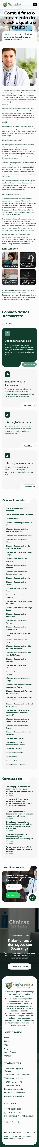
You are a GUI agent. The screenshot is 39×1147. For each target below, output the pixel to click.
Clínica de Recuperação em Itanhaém (17, 566)
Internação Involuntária (14, 1096)
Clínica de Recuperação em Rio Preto (18, 641)
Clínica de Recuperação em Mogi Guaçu (19, 608)
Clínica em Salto (12, 757)
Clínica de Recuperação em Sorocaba (17, 660)
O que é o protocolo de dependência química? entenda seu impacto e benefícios (19, 813)
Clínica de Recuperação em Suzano (17, 666)
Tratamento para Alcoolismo (16, 1075)
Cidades (8, 1045)
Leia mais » (9, 795)
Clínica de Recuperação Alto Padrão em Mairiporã (17, 530)
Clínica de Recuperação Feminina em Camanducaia (19, 692)
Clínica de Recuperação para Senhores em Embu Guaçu (17, 720)
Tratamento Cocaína (13, 1082)
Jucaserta (19, 1138)
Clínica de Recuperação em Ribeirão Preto (17, 628)
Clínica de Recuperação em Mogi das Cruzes (19, 602)
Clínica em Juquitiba (14, 748)
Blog (6, 1048)
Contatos (8, 1056)
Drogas (14, 34)
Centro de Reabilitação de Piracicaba (16, 509)
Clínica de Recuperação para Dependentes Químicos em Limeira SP (17, 712)
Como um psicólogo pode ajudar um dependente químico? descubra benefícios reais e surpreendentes (19, 802)
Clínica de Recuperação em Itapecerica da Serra (17, 572)
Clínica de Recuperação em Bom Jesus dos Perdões (19, 547)
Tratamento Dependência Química (15, 1069)
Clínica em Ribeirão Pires (15, 753)
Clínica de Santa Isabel (15, 738)
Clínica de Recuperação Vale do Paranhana (18, 733)
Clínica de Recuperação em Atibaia (17, 540)
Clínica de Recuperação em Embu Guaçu (19, 553)
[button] (35, 4)
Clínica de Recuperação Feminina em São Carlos (19, 698)
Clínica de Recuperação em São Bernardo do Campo (18, 647)
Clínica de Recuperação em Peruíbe (17, 621)
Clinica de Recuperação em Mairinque (16, 589)
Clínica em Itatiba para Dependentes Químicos (15, 743)
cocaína (5, 104)
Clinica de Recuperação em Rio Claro (18, 634)
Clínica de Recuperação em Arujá (19, 535)
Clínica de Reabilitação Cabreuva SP (19, 523)
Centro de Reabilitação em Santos (19, 514)
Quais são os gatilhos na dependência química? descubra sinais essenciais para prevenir (19, 837)
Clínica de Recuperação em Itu (18, 578)
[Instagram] (6, 1122)
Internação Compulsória (14, 1093)
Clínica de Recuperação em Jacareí (17, 583)
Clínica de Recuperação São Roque (17, 726)
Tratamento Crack (12, 1085)
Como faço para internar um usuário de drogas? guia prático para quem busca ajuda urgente (19, 789)
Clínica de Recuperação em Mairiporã (17, 596)
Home (6, 34)
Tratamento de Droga (13, 1078)
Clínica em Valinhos (13, 761)
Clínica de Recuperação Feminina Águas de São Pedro (19, 685)
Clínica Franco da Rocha (15, 765)
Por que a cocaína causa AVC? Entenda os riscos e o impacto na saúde (19, 849)
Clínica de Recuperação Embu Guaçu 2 (17, 679)
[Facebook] (12, 1122)
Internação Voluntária (13, 1089)
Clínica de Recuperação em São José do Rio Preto (18, 653)
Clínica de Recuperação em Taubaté (17, 673)
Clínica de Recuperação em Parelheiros (17, 615)
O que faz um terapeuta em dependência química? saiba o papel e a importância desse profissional (19, 825)
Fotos (6, 1041)
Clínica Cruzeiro (12, 518)
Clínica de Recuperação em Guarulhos (17, 559)
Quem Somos (10, 1052)
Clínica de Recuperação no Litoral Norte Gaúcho (19, 705)
